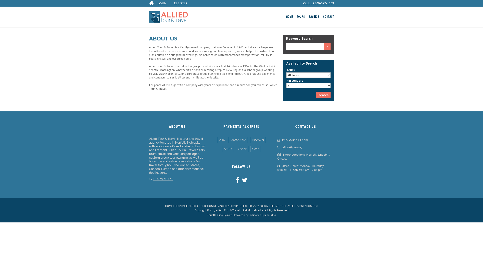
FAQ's (299, 206)
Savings (314, 17)
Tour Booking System (219, 215)
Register (180, 3)
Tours (301, 17)
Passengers (294, 80)
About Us (311, 206)
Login (162, 3)
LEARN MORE (163, 179)
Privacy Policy (258, 206)
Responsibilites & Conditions (195, 206)
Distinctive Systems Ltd (262, 215)
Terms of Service (282, 206)
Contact (328, 17)
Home (289, 17)
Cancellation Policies (232, 206)
